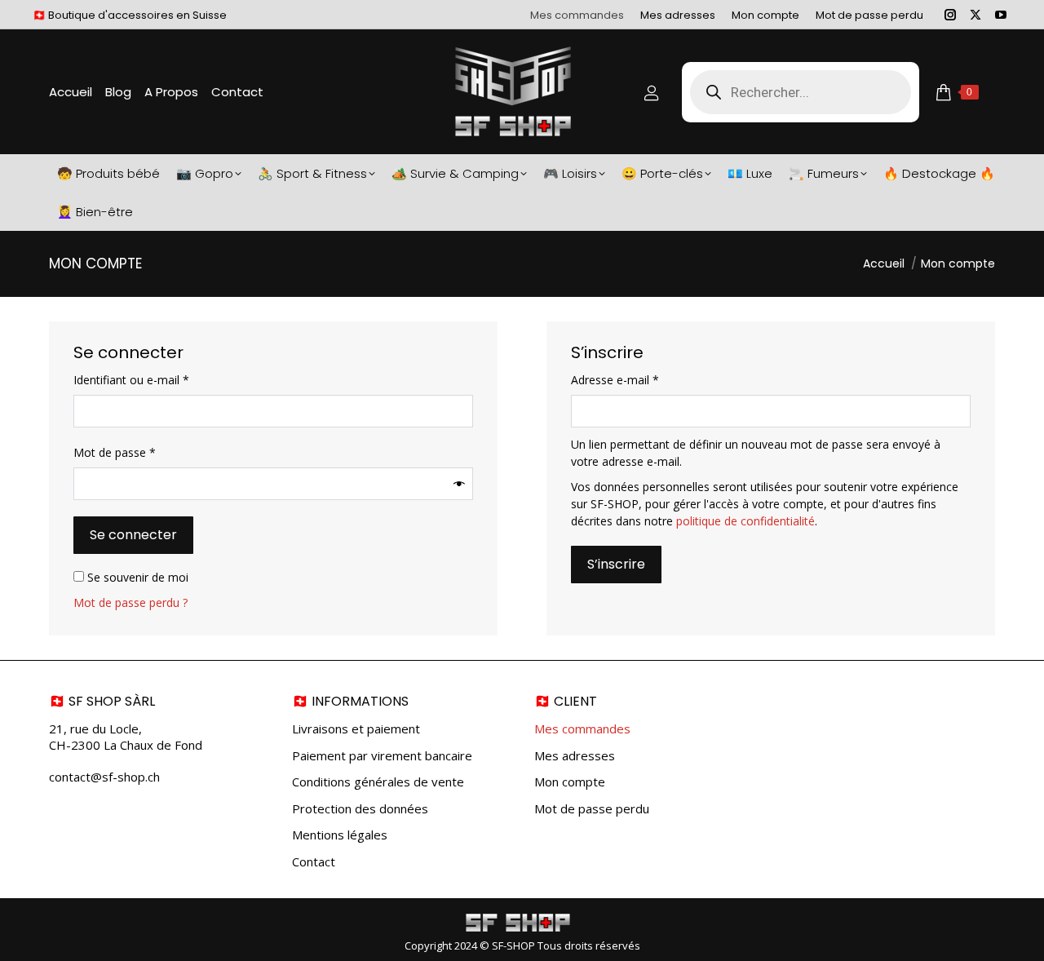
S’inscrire (616, 564)
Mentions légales (339, 835)
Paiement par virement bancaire (382, 756)
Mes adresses (574, 756)
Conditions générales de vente (378, 782)
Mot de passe (143, 452)
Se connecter (133, 534)
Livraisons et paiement (356, 729)
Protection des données (360, 809)
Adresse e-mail (643, 379)
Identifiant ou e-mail (159, 379)
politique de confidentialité (745, 521)
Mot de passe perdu (591, 809)
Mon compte (569, 782)
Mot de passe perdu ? (130, 602)
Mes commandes (582, 729)
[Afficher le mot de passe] (459, 484)
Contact (313, 862)
